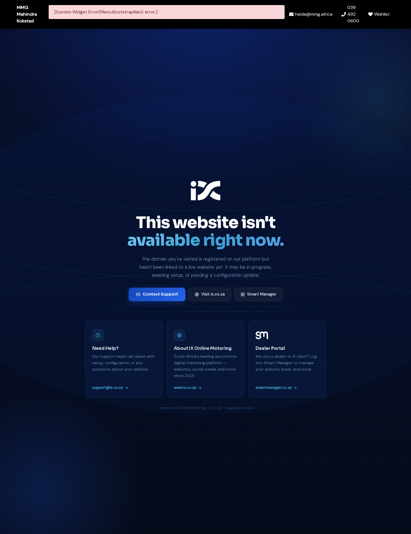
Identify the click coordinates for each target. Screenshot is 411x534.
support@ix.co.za (107, 387)
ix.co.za (215, 408)
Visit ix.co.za (213, 294)
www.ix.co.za (185, 387)
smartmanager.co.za (274, 387)
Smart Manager (261, 294)
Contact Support (160, 294)
